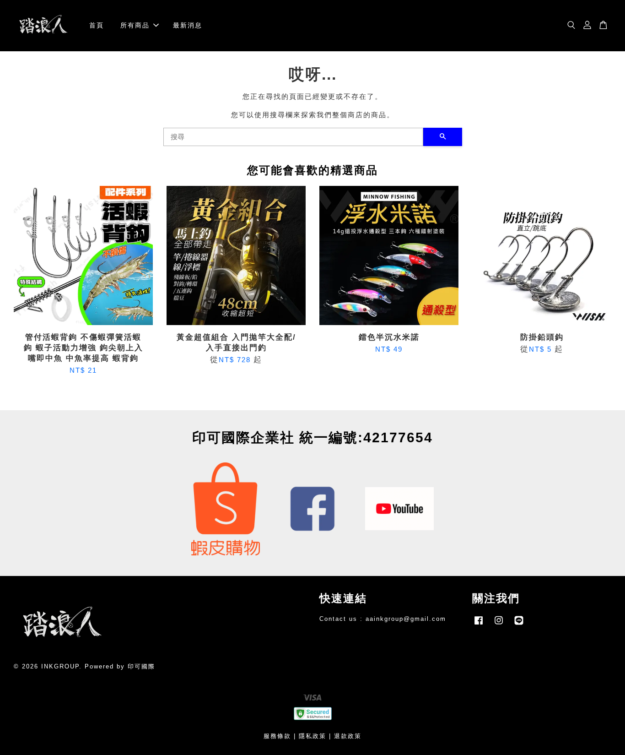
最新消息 (187, 25)
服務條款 (277, 736)
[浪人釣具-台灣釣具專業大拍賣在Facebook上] (478, 624)
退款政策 (347, 736)
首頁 (96, 25)
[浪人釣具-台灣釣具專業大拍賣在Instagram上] (498, 624)
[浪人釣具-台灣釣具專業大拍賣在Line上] (518, 624)
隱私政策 (312, 736)
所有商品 (135, 25)
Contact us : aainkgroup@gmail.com (382, 618)
